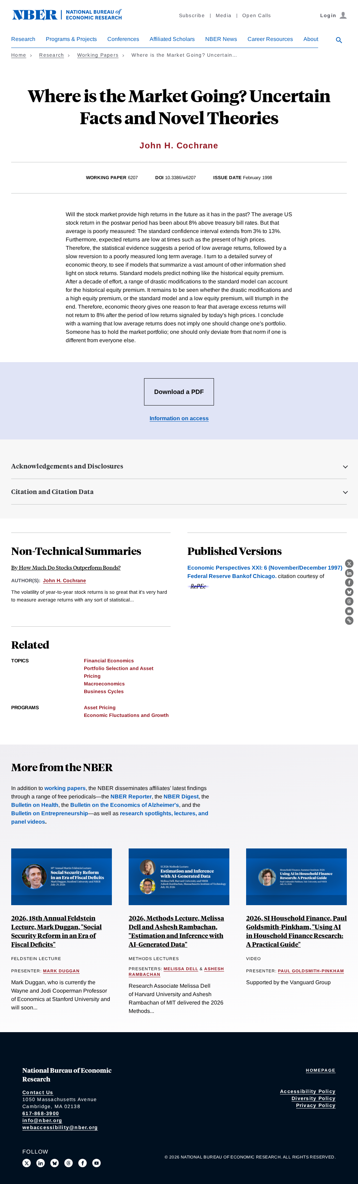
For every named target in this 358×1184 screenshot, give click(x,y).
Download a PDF (179, 391)
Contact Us (37, 1092)
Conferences (123, 39)
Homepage (321, 1070)
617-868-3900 (40, 1113)
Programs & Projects (71, 39)
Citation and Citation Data (52, 491)
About (310, 39)
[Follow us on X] (26, 1163)
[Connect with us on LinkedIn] (40, 1163)
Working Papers (98, 55)
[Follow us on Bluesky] (54, 1163)
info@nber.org (42, 1120)
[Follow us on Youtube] (96, 1163)
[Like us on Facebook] (82, 1163)
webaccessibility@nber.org (60, 1127)
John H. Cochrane (178, 145)
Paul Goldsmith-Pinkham (311, 970)
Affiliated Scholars (172, 39)
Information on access (179, 418)
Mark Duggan (61, 970)
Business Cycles (104, 691)
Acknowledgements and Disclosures (67, 466)
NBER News (221, 39)
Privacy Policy (316, 1105)
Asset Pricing (100, 707)
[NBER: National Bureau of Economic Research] (72, 18)
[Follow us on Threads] (68, 1163)
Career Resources (270, 39)
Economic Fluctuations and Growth (126, 715)
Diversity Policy (314, 1098)
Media (223, 15)
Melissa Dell (181, 968)
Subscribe (192, 15)
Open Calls (256, 15)
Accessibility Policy (308, 1091)
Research (23, 39)
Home (18, 55)
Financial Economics (109, 660)
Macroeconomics (104, 683)
